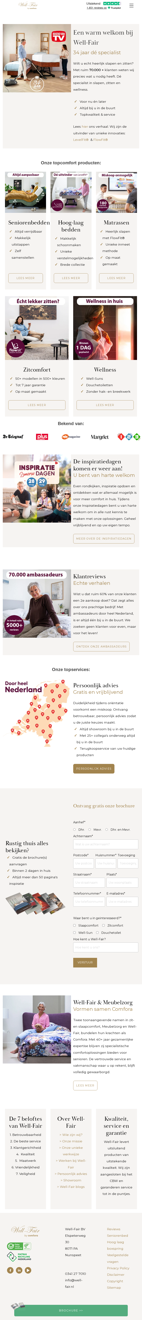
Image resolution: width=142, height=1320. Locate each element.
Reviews (113, 1229)
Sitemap (114, 1287)
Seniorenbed (117, 1235)
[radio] (79, 829)
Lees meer (25, 278)
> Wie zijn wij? (71, 1135)
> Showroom (71, 1180)
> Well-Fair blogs (71, 1187)
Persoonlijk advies (93, 768)
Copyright (115, 1281)
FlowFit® (101, 140)
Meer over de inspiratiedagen (103, 538)
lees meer (37, 405)
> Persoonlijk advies (71, 1174)
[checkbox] (86, 925)
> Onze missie (71, 1141)
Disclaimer (115, 1275)
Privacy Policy (118, 1268)
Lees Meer (85, 1085)
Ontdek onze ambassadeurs (101, 646)
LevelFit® (81, 140)
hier (85, 126)
